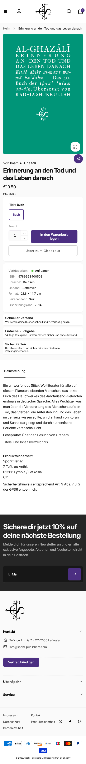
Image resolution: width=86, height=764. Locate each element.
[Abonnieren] (74, 574)
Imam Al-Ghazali (19, 163)
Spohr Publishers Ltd (34, 758)
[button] (5, 11)
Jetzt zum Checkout (43, 251)
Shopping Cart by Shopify (58, 758)
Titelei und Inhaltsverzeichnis (25, 442)
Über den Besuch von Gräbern (36, 435)
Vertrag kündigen (21, 662)
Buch (16, 214)
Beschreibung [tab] (14, 371)
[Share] (78, 158)
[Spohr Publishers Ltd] (14, 620)
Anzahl (13, 226)
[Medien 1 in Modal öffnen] (43, 94)
